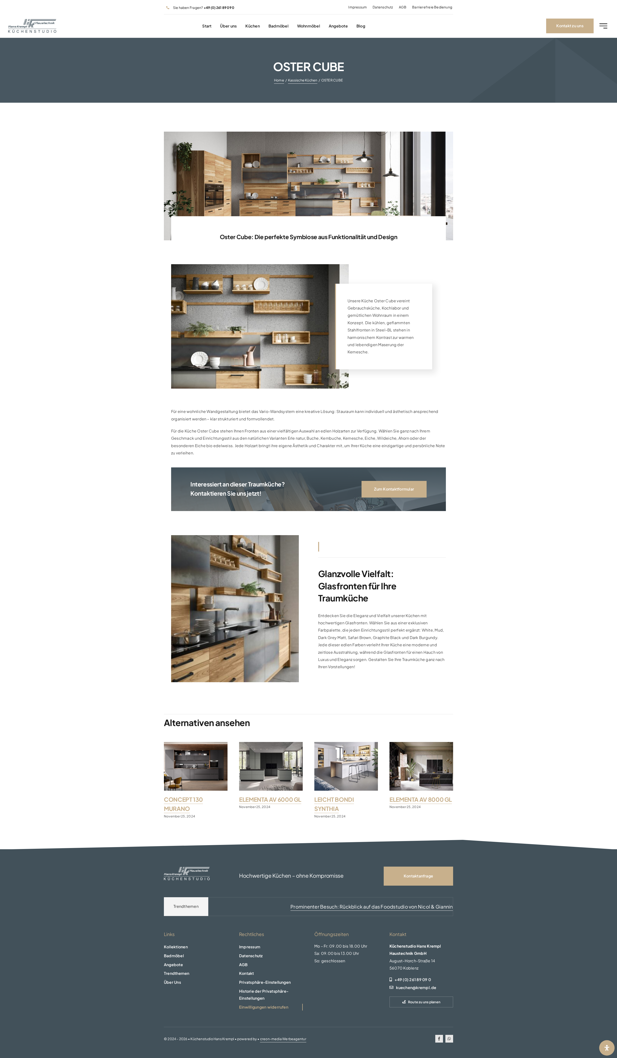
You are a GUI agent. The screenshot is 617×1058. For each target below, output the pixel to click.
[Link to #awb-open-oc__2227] (603, 25)
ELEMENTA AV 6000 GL (270, 799)
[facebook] (439, 1039)
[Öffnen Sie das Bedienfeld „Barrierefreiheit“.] (607, 1048)
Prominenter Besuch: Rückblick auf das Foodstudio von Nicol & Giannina (313, 906)
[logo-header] (32, 20)
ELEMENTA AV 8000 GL (420, 799)
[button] (271, 982)
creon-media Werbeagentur (283, 1039)
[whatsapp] (449, 1039)
